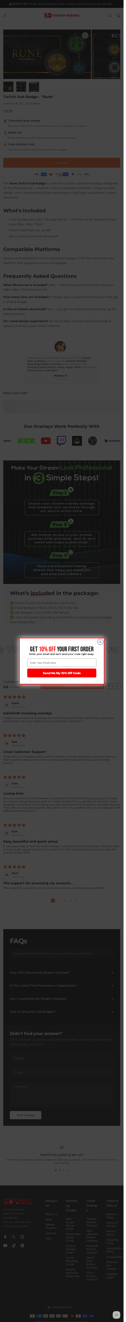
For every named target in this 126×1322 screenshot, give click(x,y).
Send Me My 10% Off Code (62, 673)
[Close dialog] (100, 642)
